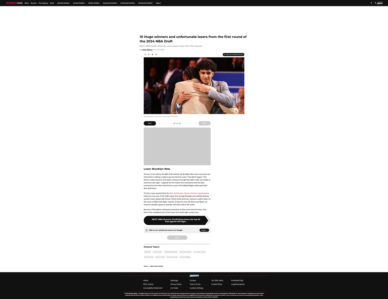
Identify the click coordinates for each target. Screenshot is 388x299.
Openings (174, 280)
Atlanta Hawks (157, 252)
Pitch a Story (148, 284)
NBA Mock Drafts (156, 266)
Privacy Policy (176, 284)
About (158, 3)
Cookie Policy (216, 284)
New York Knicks (172, 257)
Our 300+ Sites (217, 280)
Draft (52, 3)
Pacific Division (94, 3)
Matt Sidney (147, 50)
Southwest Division (128, 3)
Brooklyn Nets (148, 257)
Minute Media (133, 293)
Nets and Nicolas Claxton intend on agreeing (187, 193)
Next (205, 123)
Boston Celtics (160, 257)
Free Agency (43, 3)
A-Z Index (174, 288)
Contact (193, 280)
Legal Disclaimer (238, 284)
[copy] (156, 54)
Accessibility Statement (152, 288)
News (27, 3)
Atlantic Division (63, 3)
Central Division (79, 3)
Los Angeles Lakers (200, 252)
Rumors (34, 3)
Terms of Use (195, 284)
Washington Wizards (170, 252)
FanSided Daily (237, 280)
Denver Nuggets (185, 257)
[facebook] (371, 3)
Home (146, 266)
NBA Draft (147, 252)
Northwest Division (145, 3)
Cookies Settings (196, 288)
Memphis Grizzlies (185, 252)
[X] (375, 3)
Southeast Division (110, 3)
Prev (150, 123)
